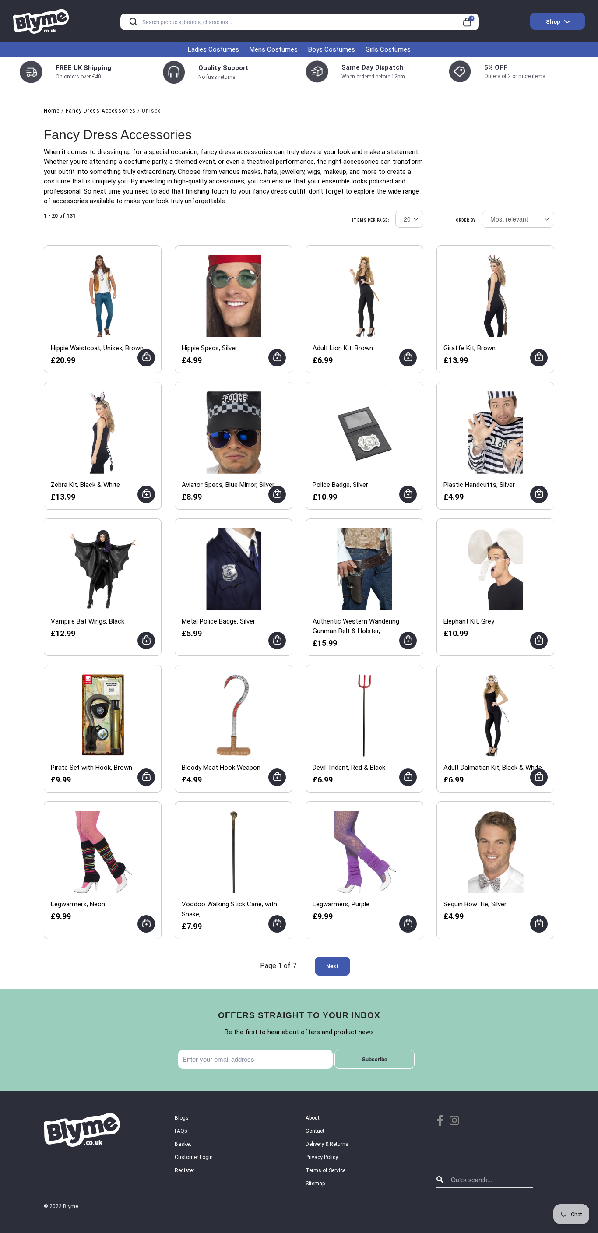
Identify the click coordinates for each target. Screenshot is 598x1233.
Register (184, 1170)
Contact (315, 1131)
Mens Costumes (274, 49)
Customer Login (194, 1157)
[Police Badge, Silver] (364, 432)
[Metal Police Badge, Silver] (234, 569)
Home (52, 111)
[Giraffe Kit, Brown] (495, 295)
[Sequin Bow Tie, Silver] (495, 852)
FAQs (181, 1131)
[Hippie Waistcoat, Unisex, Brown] (103, 295)
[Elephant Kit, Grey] (495, 569)
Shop (553, 21)
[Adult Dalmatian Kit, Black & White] (495, 715)
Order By (466, 220)
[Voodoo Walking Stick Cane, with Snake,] (234, 852)
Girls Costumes (388, 49)
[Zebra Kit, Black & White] (103, 432)
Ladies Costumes (213, 49)
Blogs (182, 1118)
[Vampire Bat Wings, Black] (103, 569)
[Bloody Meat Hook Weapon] (234, 715)
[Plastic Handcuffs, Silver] (495, 432)
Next (332, 966)
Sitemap (315, 1183)
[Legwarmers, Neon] (103, 852)
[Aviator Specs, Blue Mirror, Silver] (234, 432)
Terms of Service (325, 1170)
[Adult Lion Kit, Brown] (364, 295)
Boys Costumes (331, 49)
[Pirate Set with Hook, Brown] (103, 715)
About (313, 1118)
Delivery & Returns (327, 1144)
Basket (183, 1144)
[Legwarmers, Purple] (364, 852)
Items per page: (370, 220)
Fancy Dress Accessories (101, 111)
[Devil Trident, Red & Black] (364, 715)
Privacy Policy (322, 1157)
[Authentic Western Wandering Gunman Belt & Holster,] (364, 569)
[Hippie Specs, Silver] (234, 295)
